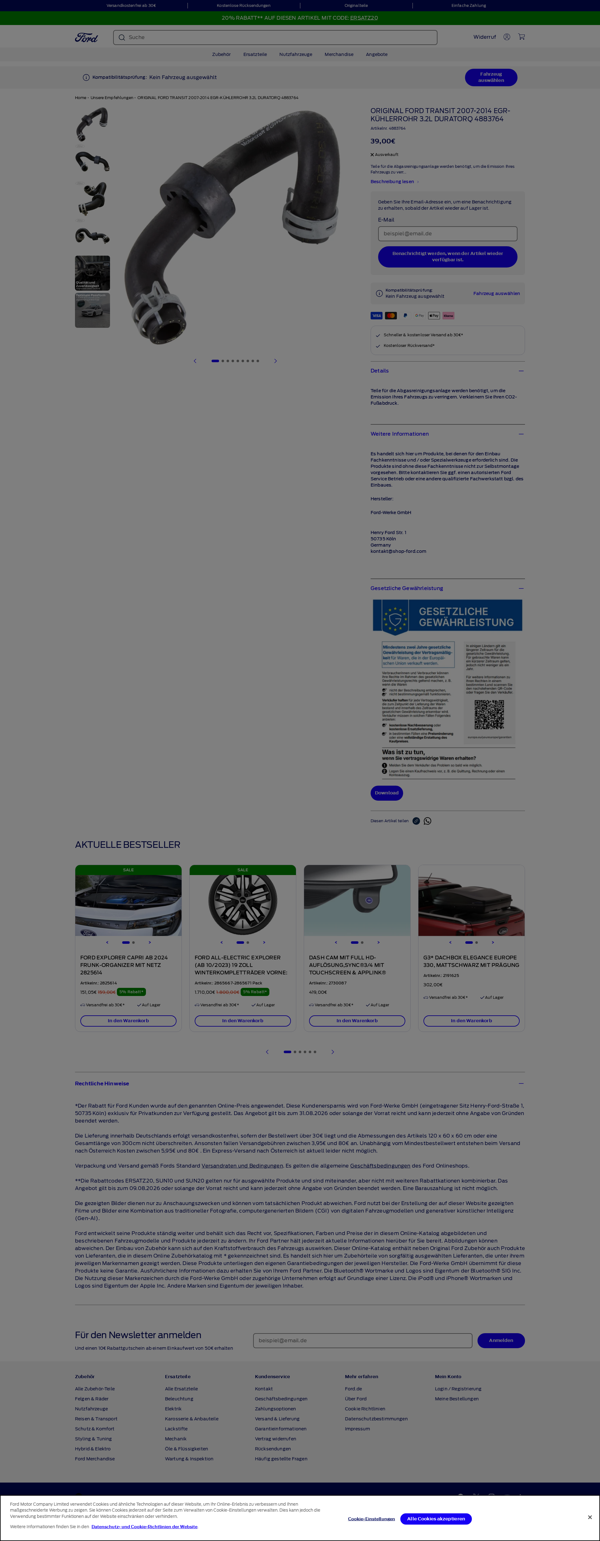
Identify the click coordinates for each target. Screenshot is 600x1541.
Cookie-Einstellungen (371, 1519)
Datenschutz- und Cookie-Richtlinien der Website (145, 1526)
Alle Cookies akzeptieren (436, 1519)
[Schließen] (590, 1517)
